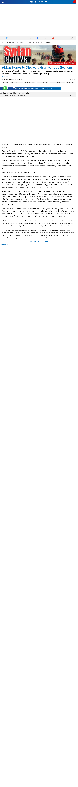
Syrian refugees (29, 82)
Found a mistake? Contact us (38, 241)
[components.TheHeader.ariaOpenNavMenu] (12, 2)
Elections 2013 (71, 82)
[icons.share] (75, 1)
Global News (19, 42)
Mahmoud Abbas (16, 82)
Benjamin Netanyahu (57, 82)
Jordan (5, 82)
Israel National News (8, 42)
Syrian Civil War (42, 82)
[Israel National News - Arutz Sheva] (39, 2)
